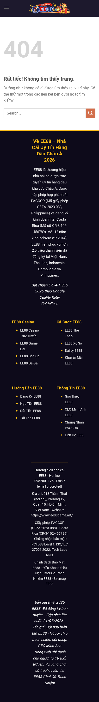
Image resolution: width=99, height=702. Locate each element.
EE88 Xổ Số (73, 343)
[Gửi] (90, 113)
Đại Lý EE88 (73, 350)
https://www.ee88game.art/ (52, 515)
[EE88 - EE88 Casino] (49, 8)
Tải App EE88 (30, 418)
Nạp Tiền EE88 (31, 403)
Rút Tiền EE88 (30, 411)
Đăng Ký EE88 (30, 396)
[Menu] (6, 8)
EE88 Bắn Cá (29, 356)
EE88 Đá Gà (29, 363)
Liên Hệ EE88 (74, 435)
